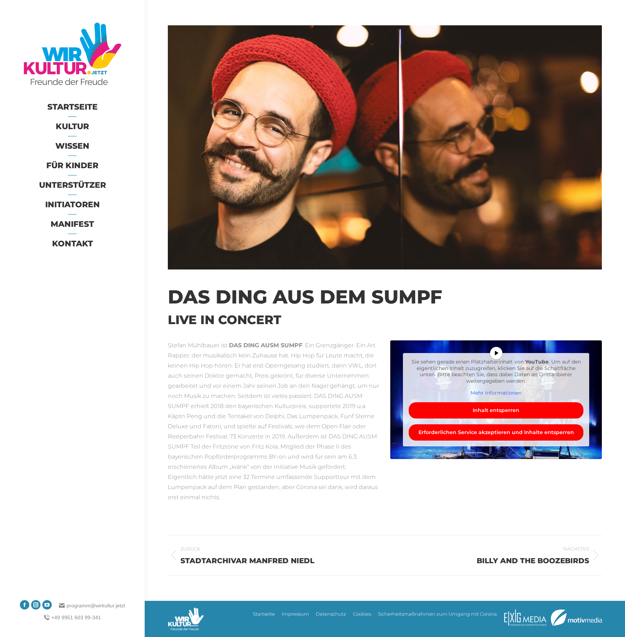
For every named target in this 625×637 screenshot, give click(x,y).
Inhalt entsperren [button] (496, 410)
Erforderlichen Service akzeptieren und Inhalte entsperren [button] (496, 432)
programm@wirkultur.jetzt (96, 605)
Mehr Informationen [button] (496, 393)
